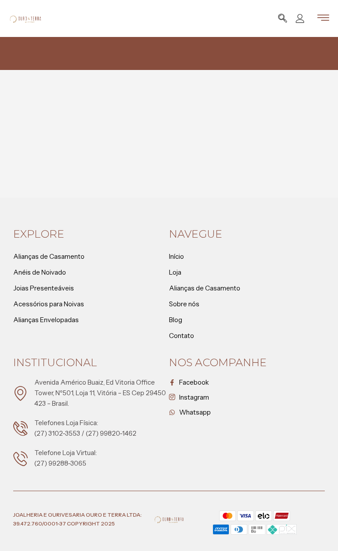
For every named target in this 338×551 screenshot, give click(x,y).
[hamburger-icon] (323, 19)
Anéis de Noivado (39, 272)
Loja (175, 272)
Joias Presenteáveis (43, 288)
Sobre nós (184, 304)
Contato (181, 335)
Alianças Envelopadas (46, 320)
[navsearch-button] (282, 19)
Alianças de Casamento (48, 256)
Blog (175, 320)
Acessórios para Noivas (48, 304)
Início (176, 256)
